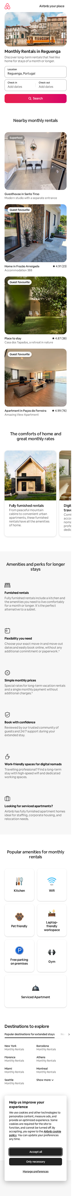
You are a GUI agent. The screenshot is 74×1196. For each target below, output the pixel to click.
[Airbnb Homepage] (7, 6)
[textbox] (20, 87)
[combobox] (36, 73)
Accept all (35, 1152)
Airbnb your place (51, 6)
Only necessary (35, 1161)
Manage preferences (36, 1171)
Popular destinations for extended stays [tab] (30, 1034)
